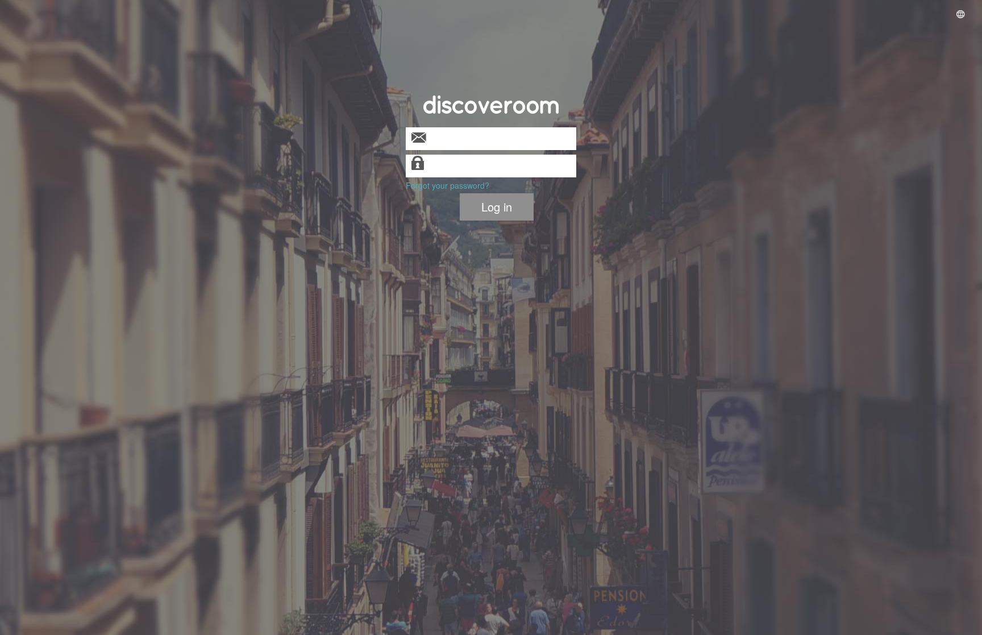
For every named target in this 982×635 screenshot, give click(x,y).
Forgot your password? (447, 185)
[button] (960, 15)
